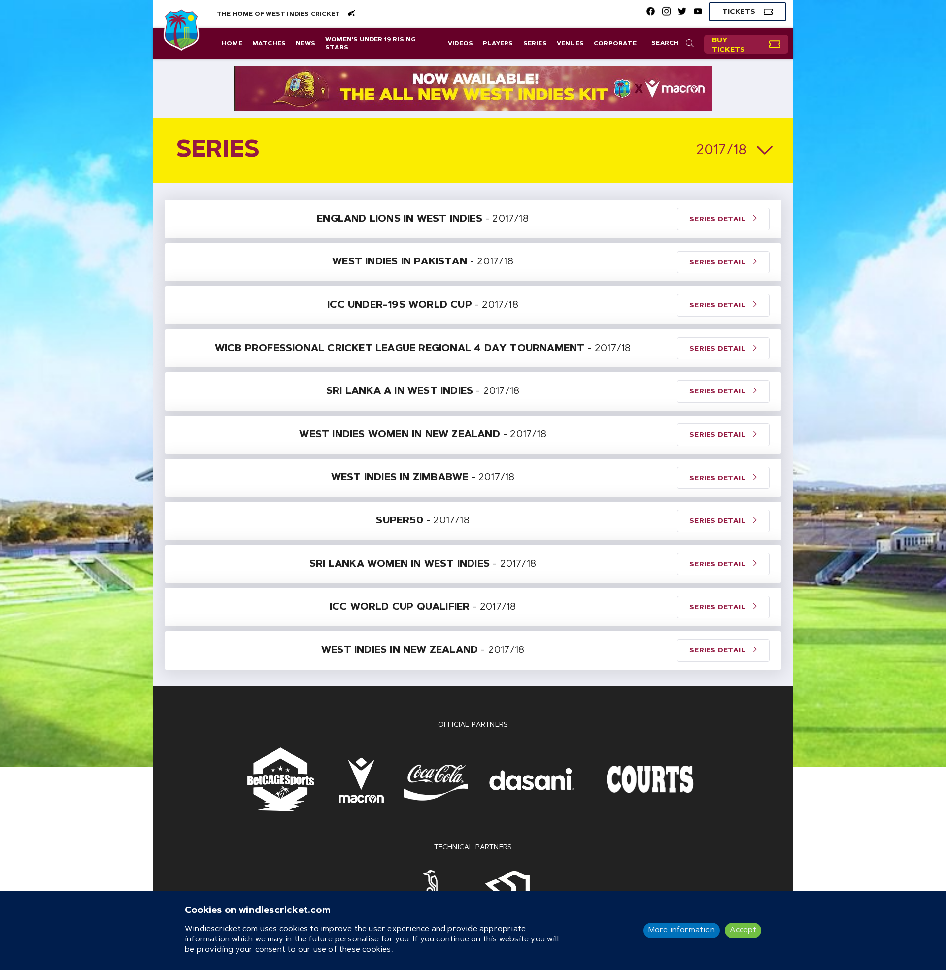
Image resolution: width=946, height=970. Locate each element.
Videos (460, 44)
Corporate (615, 44)
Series (535, 44)
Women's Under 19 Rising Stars (370, 44)
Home (232, 44)
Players (498, 44)
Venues (570, 44)
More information (681, 930)
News (305, 44)
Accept (743, 930)
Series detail (718, 219)
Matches (269, 44)
